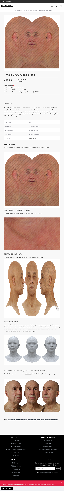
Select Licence (8, 85)
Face (34, 419)
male (25, 419)
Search (36, 10)
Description (8, 103)
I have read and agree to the (48, 472)
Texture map (19, 419)
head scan (28, 374)
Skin (38, 419)
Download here (32, 138)
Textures (18, 10)
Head (29, 419)
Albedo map (11, 419)
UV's (43, 419)
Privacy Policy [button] (50, 484)
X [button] (61, 482)
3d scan (55, 419)
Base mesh (48, 419)
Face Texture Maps (27, 10)
